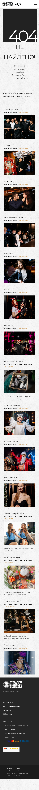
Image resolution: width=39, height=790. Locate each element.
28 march (8, 145)
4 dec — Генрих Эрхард (14, 217)
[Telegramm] (17, 695)
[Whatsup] (26, 695)
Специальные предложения (18, 365)
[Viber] (22, 695)
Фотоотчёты (11, 112)
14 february (9, 181)
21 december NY (11, 441)
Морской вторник (12, 557)
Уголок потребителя (16, 771)
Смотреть (23, 112)
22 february (9, 326)
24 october (8, 253)
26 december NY (11, 478)
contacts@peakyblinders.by (15, 733)
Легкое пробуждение (14, 514)
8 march (7, 290)
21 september (10, 645)
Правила (17, 768)
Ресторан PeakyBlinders (20, 773)
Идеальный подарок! (13, 362)
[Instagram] (13, 695)
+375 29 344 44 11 (10, 729)
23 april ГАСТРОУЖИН (14, 109)
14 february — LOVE (12, 405)
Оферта (9, 768)
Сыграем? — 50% (11, 601)
